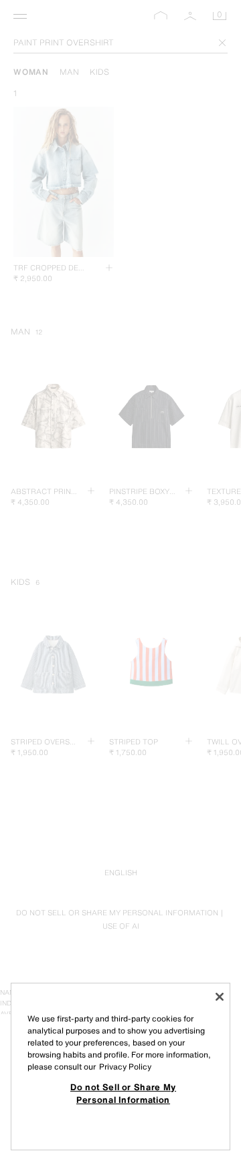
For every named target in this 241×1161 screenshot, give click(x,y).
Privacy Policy (125, 1066)
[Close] (220, 997)
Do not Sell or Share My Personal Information (123, 1093)
